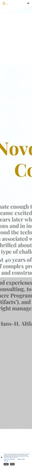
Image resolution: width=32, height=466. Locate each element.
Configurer (6, 460)
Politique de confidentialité (9, 459)
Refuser (12, 464)
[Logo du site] (5, 3)
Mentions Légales (21, 459)
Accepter (6, 464)
